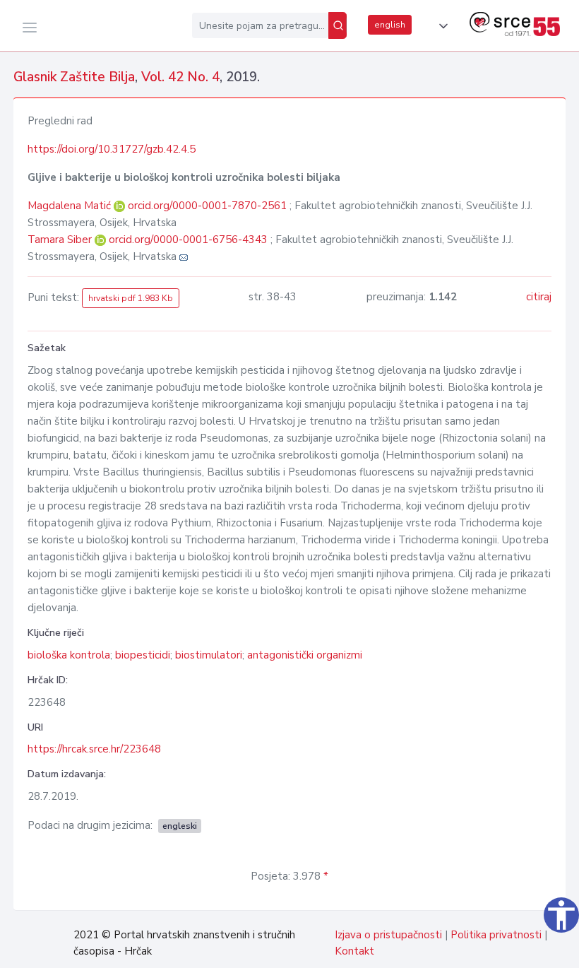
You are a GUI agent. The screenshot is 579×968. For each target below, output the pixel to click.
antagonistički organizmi (304, 655)
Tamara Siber (61, 239)
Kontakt (354, 951)
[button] (440, 26)
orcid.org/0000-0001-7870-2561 (207, 206)
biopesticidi (142, 655)
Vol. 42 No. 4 (180, 77)
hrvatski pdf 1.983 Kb (130, 298)
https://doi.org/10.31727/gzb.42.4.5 (112, 149)
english (389, 24)
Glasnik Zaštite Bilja (74, 77)
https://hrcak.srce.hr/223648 (94, 749)
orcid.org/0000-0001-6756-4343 (188, 239)
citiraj (538, 297)
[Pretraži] (337, 25)
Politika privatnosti (496, 935)
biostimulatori (208, 655)
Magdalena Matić (71, 206)
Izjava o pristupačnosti (388, 935)
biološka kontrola (69, 655)
